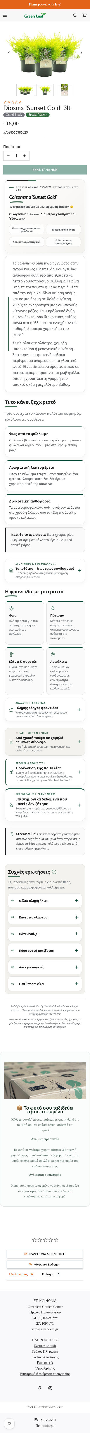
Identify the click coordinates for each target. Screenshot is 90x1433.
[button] (8, 52)
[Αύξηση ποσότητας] (24, 155)
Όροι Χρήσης (45, 1368)
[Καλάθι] (84, 15)
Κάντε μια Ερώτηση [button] (47, 1264)
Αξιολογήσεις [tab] (18, 1274)
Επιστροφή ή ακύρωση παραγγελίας (45, 1374)
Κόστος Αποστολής (45, 1357)
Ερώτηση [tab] (48, 1274)
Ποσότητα (11, 147)
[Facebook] (40, 1388)
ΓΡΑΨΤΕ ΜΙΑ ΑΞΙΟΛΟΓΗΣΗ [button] (47, 1254)
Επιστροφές (45, 1362)
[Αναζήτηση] (75, 15)
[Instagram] (50, 1388)
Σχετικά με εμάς (45, 1346)
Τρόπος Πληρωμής (45, 1351)
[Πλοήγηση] (5, 15)
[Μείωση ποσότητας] (8, 155)
